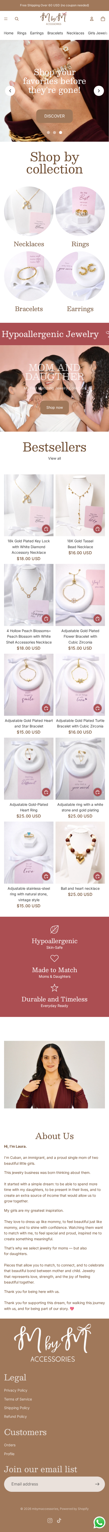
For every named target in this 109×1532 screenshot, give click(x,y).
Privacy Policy (15, 1390)
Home (8, 33)
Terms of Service (18, 1399)
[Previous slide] (10, 91)
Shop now (54, 407)
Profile (9, 1454)
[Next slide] (99, 91)
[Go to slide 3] (60, 132)
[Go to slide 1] (48, 132)
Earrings (37, 33)
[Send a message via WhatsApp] (99, 1522)
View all (54, 458)
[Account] (91, 18)
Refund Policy (15, 1416)
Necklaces (75, 33)
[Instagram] (50, 1521)
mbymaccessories (45, 1509)
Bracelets (55, 33)
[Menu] (6, 19)
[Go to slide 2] (54, 132)
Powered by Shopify (74, 1509)
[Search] (16, 18)
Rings (21, 33)
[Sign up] (97, 1484)
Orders (9, 1445)
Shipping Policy (17, 1408)
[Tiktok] (59, 1521)
